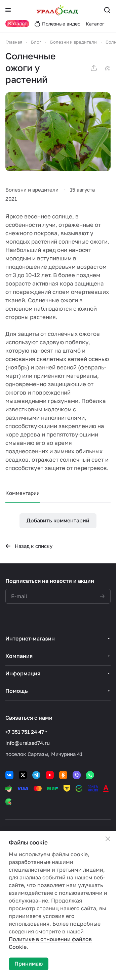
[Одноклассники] (63, 775)
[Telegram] (36, 775)
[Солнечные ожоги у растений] (58, 131)
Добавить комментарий (58, 520)
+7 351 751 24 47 (24, 732)
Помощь (16, 690)
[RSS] (107, 68)
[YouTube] (50, 775)
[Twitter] (23, 775)
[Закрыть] (108, 838)
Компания (19, 656)
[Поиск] (107, 10)
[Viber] (77, 775)
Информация (22, 673)
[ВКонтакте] (9, 775)
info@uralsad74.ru (27, 743)
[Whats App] (90, 775)
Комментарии (22, 493)
